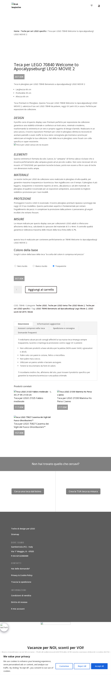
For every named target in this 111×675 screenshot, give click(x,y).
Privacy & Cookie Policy (21, 575)
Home (16, 31)
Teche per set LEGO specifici (33, 31)
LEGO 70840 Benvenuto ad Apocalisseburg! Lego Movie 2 (61, 308)
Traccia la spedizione (21, 582)
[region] (55, 663)
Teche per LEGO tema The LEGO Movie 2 (66, 305)
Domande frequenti (27, 332)
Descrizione (23, 324)
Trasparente (60, 266)
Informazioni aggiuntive (48, 324)
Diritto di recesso (19, 602)
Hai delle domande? (20, 568)
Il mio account (18, 608)
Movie (30, 312)
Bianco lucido (41, 266)
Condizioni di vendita (21, 595)
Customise (64, 666)
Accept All (99, 666)
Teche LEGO (41, 305)
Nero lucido (22, 266)
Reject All (82, 666)
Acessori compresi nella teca (31, 328)
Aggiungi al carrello (41, 289)
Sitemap (15, 534)
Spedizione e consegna (64, 328)
